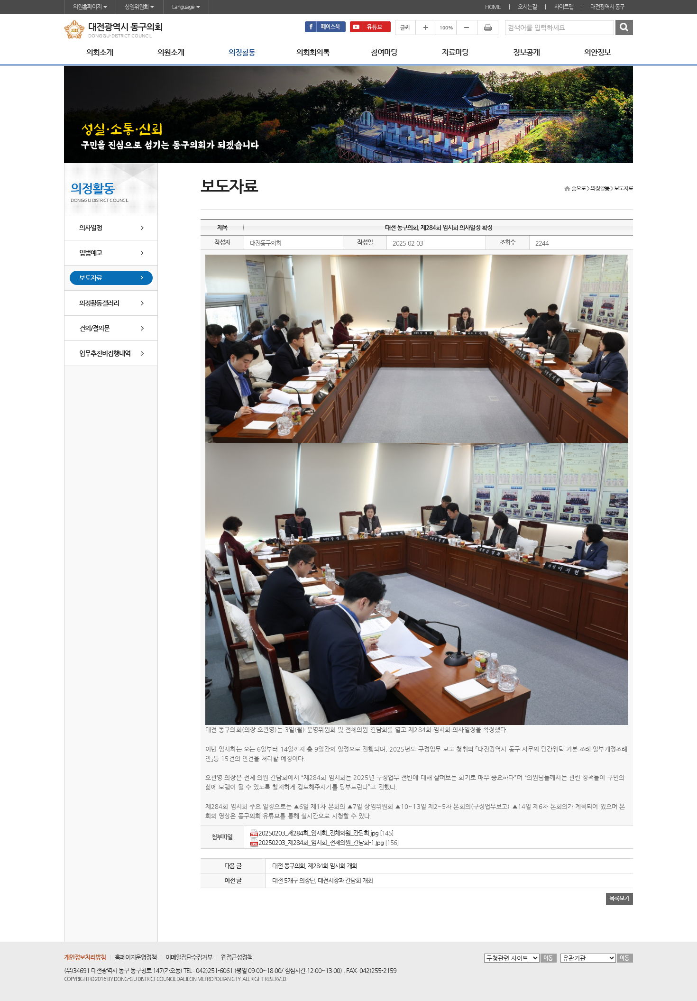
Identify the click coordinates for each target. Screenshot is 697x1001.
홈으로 (578, 188)
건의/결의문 (94, 328)
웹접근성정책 (236, 957)
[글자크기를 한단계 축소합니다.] (466, 27)
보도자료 (90, 278)
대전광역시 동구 (607, 6)
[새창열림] (325, 26)
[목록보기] (619, 898)
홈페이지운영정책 (135, 957)
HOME (493, 6)
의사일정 (90, 227)
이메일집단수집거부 (188, 957)
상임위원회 (137, 6)
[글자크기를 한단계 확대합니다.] (425, 27)
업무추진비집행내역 (104, 353)
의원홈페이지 (87, 6)
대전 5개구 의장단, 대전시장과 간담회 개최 (322, 880)
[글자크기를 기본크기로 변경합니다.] (446, 27)
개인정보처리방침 (85, 957)
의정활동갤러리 (99, 303)
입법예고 (90, 253)
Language (183, 6)
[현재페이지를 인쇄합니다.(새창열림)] (487, 27)
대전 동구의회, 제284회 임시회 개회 (314, 865)
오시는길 (527, 6)
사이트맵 (563, 6)
